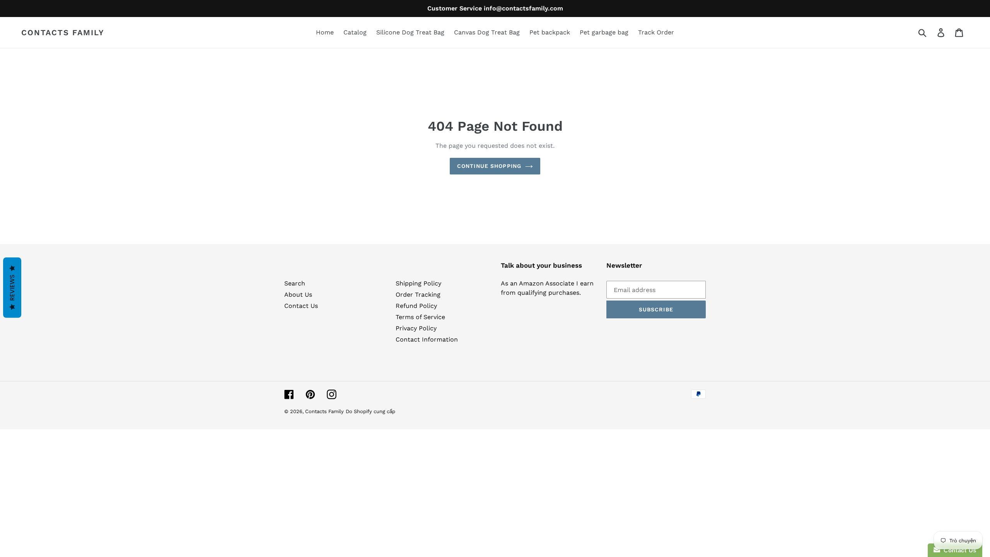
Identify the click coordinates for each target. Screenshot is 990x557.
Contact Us (301, 305)
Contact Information (427, 339)
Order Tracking (418, 294)
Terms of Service (420, 317)
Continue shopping (489, 166)
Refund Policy (416, 305)
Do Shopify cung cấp (370, 411)
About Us (298, 294)
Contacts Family (62, 32)
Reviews (12, 288)
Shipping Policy (418, 283)
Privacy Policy (416, 328)
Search (294, 283)
